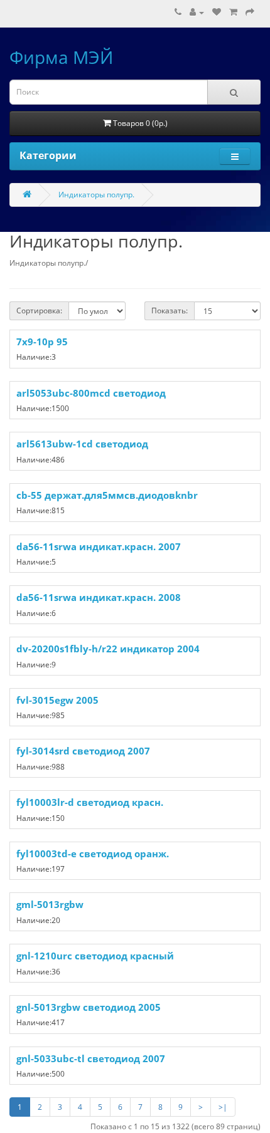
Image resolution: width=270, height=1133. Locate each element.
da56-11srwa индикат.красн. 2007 (98, 546)
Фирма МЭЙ (61, 57)
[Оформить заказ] (250, 12)
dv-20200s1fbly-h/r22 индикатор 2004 (108, 648)
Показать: (169, 310)
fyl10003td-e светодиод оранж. (92, 853)
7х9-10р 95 (42, 341)
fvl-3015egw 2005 (57, 700)
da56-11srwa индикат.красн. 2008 (98, 597)
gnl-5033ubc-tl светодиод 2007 (90, 1058)
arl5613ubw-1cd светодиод (82, 443)
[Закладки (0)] (216, 12)
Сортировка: (39, 310)
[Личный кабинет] (197, 12)
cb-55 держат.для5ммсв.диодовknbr (107, 495)
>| (223, 1107)
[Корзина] (233, 12)
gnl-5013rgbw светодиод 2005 (88, 1007)
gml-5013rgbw (50, 904)
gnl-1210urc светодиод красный (95, 955)
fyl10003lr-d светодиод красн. (89, 802)
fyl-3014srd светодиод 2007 (83, 750)
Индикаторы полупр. (96, 194)
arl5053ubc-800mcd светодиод (91, 393)
